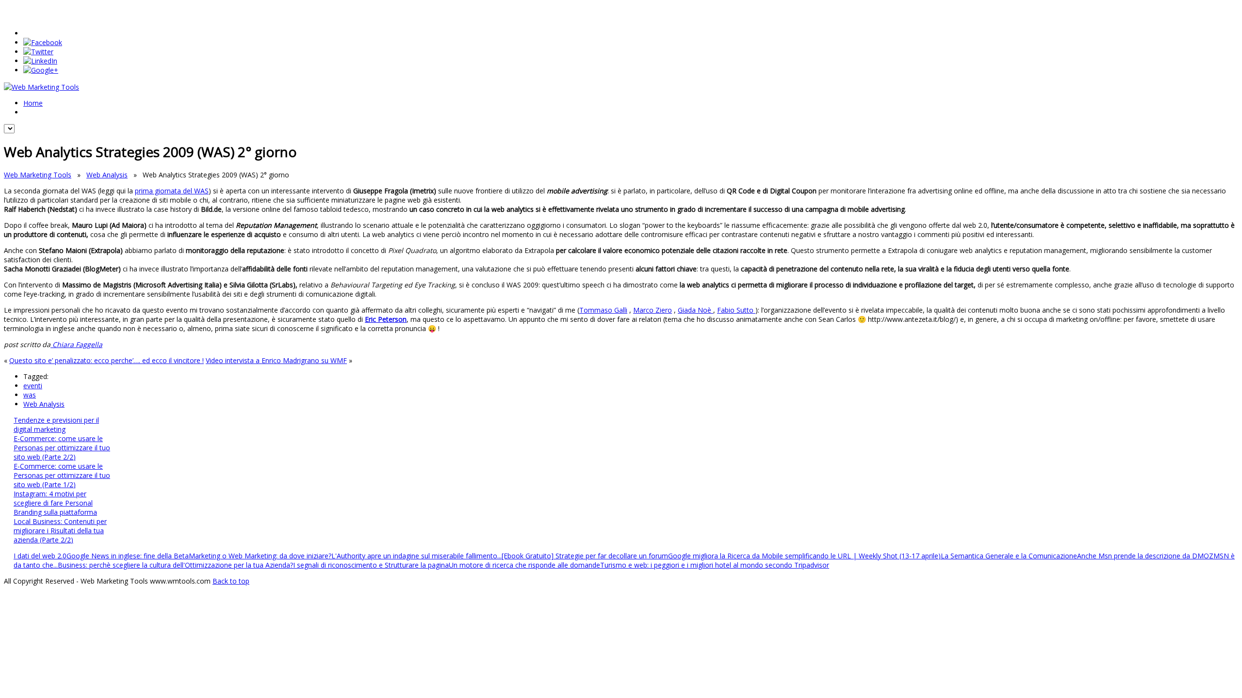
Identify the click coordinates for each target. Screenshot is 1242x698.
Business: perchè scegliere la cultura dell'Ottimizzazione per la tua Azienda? (175, 565)
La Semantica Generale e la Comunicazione (1009, 555)
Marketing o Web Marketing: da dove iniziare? (260, 555)
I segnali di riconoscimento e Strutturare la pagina (371, 565)
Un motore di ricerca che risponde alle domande (524, 565)
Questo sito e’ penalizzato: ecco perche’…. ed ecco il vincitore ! (106, 360)
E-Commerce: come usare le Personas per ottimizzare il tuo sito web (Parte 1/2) (62, 475)
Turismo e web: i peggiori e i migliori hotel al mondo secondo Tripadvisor (714, 565)
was (29, 394)
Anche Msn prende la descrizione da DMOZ (1145, 555)
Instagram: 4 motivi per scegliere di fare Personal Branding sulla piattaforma (55, 503)
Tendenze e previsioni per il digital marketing (56, 424)
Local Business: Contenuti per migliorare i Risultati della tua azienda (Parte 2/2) (60, 530)
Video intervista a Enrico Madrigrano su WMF (276, 360)
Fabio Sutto (736, 310)
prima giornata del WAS (172, 190)
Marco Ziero (652, 310)
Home (33, 103)
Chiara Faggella (76, 344)
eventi (32, 385)
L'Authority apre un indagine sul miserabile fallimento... (416, 555)
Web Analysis (107, 174)
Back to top (230, 581)
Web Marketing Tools (37, 174)
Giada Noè (695, 310)
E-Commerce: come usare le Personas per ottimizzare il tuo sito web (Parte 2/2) (62, 447)
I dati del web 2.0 (40, 555)
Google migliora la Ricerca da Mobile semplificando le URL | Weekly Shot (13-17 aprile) (804, 555)
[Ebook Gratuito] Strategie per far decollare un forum (585, 555)
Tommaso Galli (603, 310)
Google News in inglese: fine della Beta (127, 555)
